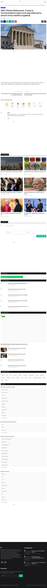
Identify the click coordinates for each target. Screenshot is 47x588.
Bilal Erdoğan (31, 375)
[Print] (42, 21)
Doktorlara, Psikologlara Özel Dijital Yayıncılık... (38, 551)
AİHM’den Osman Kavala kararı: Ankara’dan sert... (17, 348)
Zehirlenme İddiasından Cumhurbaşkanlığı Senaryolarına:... (38, 557)
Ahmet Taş (9, 290)
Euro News (5, 5)
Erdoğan (8, 377)
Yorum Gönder (40, 236)
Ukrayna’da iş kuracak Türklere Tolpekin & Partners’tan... (18, 306)
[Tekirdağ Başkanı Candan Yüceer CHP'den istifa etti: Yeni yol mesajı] (4, 367)
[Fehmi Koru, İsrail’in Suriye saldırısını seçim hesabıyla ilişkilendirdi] (4, 361)
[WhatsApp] (2, 562)
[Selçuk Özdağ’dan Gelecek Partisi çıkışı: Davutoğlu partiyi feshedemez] (4, 302)
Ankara (30, 377)
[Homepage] (23, 2)
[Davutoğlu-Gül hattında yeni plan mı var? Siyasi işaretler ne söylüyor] (4, 291)
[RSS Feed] (8, 118)
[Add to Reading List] (45, 21)
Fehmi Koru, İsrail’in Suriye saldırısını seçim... (16, 359)
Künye (44, 585)
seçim (22, 377)
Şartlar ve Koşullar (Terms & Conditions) (34, 585)
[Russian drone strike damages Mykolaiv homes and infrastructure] (4, 285)
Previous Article (19, 91)
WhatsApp (5, 276)
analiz (6, 380)
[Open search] (45, 2)
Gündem (25, 375)
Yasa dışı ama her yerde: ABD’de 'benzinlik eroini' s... (35, 172)
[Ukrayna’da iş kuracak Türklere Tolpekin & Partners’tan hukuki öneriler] (4, 308)
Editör (8, 112)
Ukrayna (17, 377)
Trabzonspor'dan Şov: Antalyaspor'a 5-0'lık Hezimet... (38, 563)
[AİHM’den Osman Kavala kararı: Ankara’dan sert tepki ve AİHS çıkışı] (4, 350)
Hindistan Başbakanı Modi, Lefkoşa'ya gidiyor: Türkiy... (34, 193)
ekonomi (15, 375)
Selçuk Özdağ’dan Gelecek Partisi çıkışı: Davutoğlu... (18, 300)
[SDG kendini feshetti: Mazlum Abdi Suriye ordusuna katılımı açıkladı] (23, 329)
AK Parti (20, 375)
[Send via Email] (15, 21)
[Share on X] (4, 21)
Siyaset (3, 375)
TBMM (13, 377)
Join (21, 575)
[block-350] (23, 66)
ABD (26, 377)
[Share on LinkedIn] (10, 21)
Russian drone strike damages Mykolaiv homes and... (18, 283)
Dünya (44, 377)
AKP (2, 380)
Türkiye (37, 375)
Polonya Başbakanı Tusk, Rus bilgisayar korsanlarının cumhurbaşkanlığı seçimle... (12, 94)
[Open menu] (1, 2)
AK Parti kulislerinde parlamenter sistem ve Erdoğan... (18, 294)
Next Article (26, 91)
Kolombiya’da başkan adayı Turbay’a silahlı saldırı (11, 192)
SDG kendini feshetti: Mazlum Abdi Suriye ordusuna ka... (14, 344)
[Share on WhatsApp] (7, 21)
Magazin (41, 375)
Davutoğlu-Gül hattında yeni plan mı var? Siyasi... (17, 289)
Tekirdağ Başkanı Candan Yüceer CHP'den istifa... (17, 365)
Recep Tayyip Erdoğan (37, 377)
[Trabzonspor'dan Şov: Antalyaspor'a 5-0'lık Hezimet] (27, 564)
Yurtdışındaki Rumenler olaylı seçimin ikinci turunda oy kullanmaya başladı (35, 94)
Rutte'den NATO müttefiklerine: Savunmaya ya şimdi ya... (34, 214)
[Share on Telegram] (13, 21)
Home (2, 5)
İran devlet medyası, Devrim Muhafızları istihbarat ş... (11, 172)
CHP (11, 375)
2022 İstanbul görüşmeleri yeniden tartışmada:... (17, 354)
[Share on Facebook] (2, 21)
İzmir (7, 375)
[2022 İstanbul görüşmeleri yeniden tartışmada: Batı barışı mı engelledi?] (4, 356)
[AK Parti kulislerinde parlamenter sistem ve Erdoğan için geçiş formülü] (4, 296)
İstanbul (3, 377)
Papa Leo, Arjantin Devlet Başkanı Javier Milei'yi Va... (11, 214)
